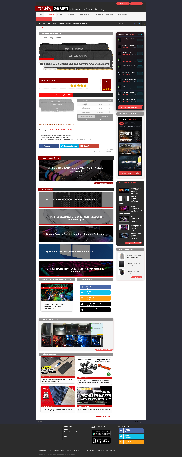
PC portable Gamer (79, 450)
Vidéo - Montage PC (47, 406)
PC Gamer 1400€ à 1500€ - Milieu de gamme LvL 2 (134, 256)
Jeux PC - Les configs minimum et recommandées (54, 287)
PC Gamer (72, 14)
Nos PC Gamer (136, 277)
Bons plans (50, 14)
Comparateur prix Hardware (71, 431)
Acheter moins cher (85, 116)
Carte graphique (90, 450)
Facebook (134, 23)
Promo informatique (102, 450)
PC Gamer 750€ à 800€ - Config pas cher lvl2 (133, 272)
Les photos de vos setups (104, 349)
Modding (130, 126)
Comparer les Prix (44, 19)
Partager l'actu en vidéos (130, 173)
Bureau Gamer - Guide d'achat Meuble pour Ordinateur (76, 234)
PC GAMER (69, 450)
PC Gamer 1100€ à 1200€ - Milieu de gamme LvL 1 (134, 264)
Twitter (139, 23)
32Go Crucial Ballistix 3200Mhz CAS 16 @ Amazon (63, 130)
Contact (112, 450)
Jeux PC (100, 14)
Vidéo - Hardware (46, 376)
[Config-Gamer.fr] (71, 8)
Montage (110, 14)
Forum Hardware (43, 450)
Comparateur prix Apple (70, 434)
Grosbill (66, 429)
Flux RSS (144, 23)
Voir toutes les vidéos (103, 416)
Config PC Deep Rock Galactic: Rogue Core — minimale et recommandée (55, 306)
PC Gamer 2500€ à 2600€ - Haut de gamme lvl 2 (71, 199)
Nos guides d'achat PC (133, 243)
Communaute (123, 14)
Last (121, 123)
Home (40, 14)
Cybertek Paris (68, 436)
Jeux (132, 123)
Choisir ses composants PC (57, 450)
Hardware (122, 126)
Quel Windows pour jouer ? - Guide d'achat (69, 251)
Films (126, 123)
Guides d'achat (86, 14)
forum (61, 14)
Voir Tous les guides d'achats (104, 183)
